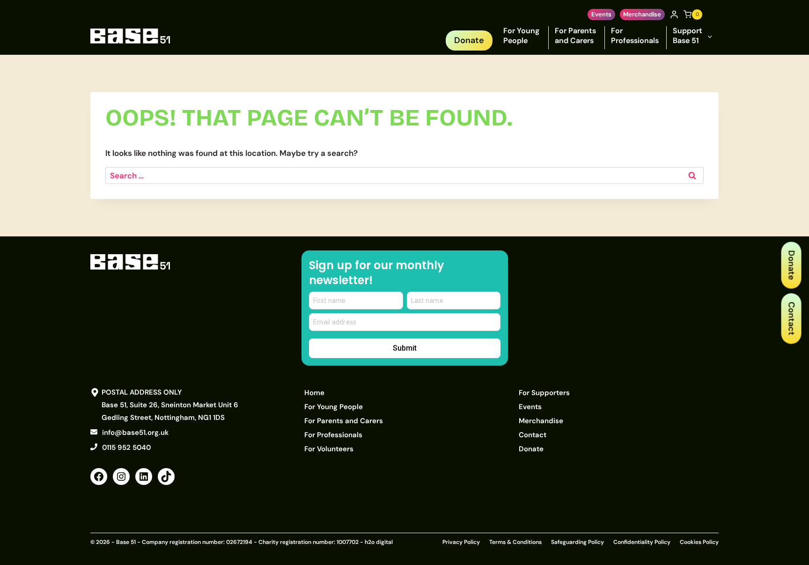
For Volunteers (328, 449)
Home (314, 392)
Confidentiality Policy (641, 542)
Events (601, 14)
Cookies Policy (699, 542)
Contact (791, 318)
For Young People (521, 35)
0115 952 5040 (126, 447)
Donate (791, 265)
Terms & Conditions (515, 542)
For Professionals (635, 35)
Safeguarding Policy (577, 542)
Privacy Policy (461, 542)
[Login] (674, 14)
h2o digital (379, 542)
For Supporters (544, 392)
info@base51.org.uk (135, 432)
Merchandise (642, 14)
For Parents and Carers (575, 35)
